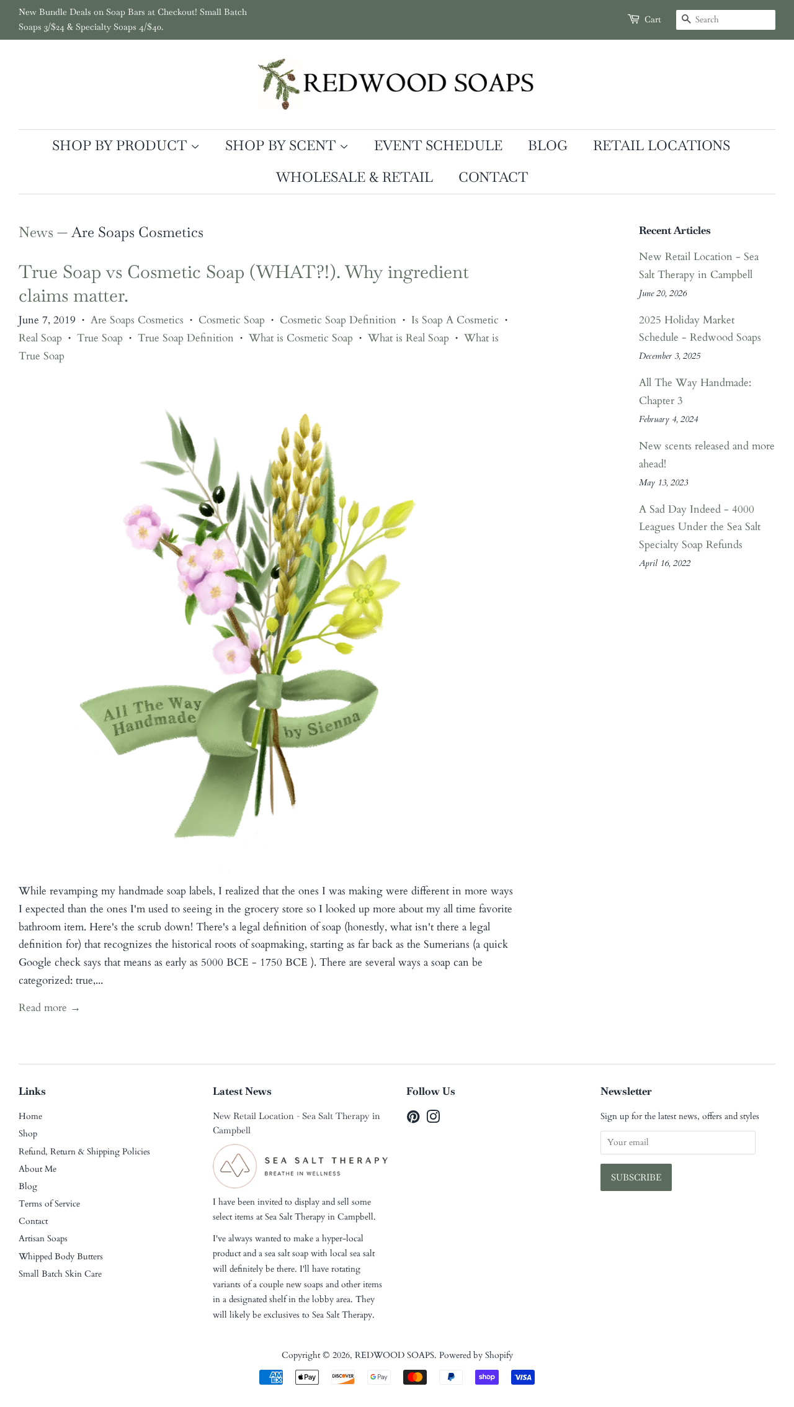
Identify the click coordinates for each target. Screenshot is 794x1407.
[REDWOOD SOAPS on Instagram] (433, 1119)
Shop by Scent (282, 145)
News (36, 232)
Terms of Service (49, 1204)
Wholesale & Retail (354, 177)
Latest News (242, 1091)
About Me (37, 1169)
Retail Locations (661, 145)
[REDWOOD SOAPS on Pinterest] (413, 1119)
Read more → (50, 1007)
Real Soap (40, 338)
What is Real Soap (408, 338)
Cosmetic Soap (231, 320)
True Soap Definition (186, 338)
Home (30, 1116)
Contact (493, 177)
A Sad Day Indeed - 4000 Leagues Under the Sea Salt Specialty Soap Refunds (700, 527)
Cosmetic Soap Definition (338, 320)
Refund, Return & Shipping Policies (84, 1152)
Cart (653, 19)
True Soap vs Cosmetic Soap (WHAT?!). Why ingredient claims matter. (244, 283)
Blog (548, 145)
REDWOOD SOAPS (394, 1355)
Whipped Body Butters (61, 1256)
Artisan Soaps (43, 1238)
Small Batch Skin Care (60, 1274)
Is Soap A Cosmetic (455, 320)
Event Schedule (438, 145)
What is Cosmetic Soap (301, 338)
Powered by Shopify (476, 1355)
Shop (28, 1134)
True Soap (100, 338)
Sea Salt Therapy (295, 1217)
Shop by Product (121, 145)
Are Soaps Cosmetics (137, 320)
